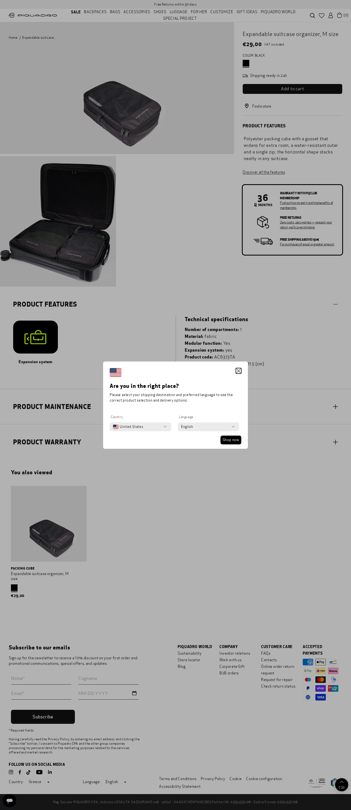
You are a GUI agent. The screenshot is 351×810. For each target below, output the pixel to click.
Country (117, 417)
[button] (238, 371)
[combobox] (128, 427)
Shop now (231, 440)
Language (186, 417)
